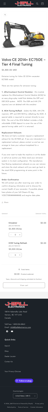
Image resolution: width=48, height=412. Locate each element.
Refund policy (11, 407)
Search (7, 346)
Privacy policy (39, 403)
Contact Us (9, 361)
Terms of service (23, 407)
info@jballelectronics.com (20, 327)
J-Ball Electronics (15, 403)
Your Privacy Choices (13, 371)
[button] (4, 3)
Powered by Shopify (27, 403)
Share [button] (6, 202)
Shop (7, 351)
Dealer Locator (10, 356)
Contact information (37, 407)
